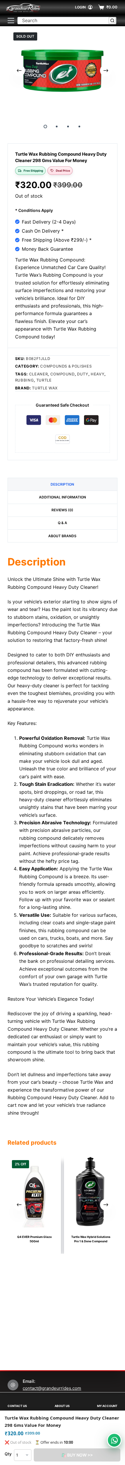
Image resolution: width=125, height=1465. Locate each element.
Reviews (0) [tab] (62, 510)
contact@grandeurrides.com (52, 1388)
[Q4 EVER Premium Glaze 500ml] (34, 1191)
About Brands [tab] (62, 536)
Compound (62, 374)
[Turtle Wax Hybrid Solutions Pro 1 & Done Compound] (90, 1191)
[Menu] (11, 20)
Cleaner (38, 374)
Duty (82, 374)
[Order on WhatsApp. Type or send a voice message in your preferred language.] (114, 1440)
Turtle (44, 380)
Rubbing (24, 380)
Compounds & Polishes (66, 366)
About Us (62, 1406)
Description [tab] (62, 484)
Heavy (97, 374)
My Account (107, 1406)
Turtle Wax (45, 388)
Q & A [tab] (62, 523)
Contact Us (17, 1406)
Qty (8, 1453)
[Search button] (112, 20)
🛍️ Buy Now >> (77, 1454)
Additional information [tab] (62, 497)
